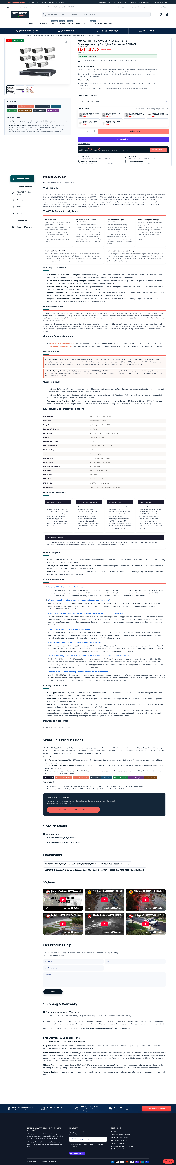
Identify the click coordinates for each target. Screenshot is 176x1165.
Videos (19, 213)
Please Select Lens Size (88, 95)
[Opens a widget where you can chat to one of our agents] (168, 1161)
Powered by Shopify (50, 1161)
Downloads (21, 207)
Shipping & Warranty (24, 227)
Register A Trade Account (119, 1140)
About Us (114, 1132)
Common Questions (24, 186)
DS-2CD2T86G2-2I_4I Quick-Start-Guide (64, 842)
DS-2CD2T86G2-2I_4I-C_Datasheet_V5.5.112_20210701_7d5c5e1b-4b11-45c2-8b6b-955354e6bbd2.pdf (87, 864)
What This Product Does (24, 193)
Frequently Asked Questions (140, 2)
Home (29, 35)
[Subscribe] (104, 1139)
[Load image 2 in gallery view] (20, 89)
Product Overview (23, 179)
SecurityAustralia (38, 1161)
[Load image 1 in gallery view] (10, 89)
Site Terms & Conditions (119, 1149)
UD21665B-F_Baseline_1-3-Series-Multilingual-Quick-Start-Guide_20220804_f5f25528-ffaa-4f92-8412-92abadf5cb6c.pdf (94, 870)
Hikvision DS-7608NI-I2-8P (61, 346)
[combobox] (96, 14)
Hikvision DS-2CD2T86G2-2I (62, 343)
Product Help (22, 220)
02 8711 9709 (13, 7)
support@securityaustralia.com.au (29, 7)
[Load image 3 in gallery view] (30, 89)
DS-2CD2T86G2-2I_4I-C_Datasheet (61, 838)
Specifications (22, 200)
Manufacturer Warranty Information (122, 1146)
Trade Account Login (120, 2)
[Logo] (19, 14)
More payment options (84, 143)
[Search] (44, 14)
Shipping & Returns (117, 1143)
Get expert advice (158, 150)
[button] (167, 14)
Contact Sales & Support (161, 2)
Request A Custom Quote (119, 1137)
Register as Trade (104, 2)
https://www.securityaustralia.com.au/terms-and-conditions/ (106, 1028)
